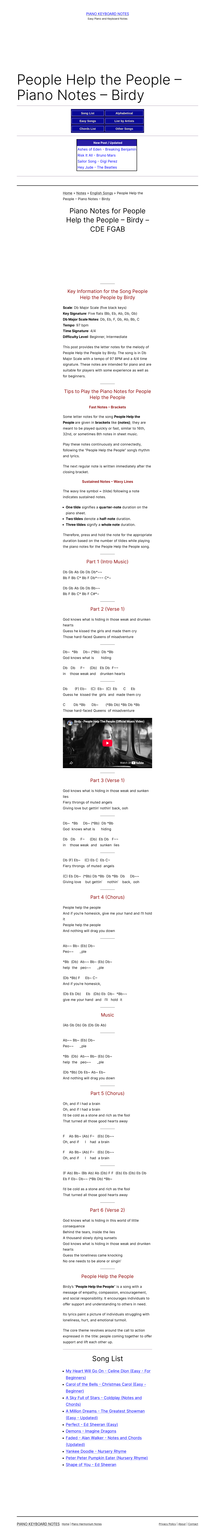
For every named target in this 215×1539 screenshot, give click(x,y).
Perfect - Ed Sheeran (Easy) (92, 1424)
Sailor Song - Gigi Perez (97, 161)
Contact (193, 1524)
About (182, 1524)
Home (67, 193)
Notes (81, 193)
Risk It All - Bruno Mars (97, 155)
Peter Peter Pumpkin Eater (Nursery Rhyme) (107, 1457)
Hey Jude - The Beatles (97, 167)
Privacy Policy (167, 1524)
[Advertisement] (107, 45)
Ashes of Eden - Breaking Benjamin (107, 149)
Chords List (88, 128)
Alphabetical (124, 113)
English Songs (101, 193)
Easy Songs (88, 121)
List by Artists (124, 121)
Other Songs (124, 128)
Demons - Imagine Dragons (91, 1431)
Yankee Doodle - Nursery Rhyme (96, 1451)
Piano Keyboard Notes (107, 14)
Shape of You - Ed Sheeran (91, 1464)
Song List (87, 113)
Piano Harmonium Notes (87, 1524)
